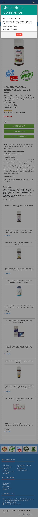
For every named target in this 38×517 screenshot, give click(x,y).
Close (19, 34)
